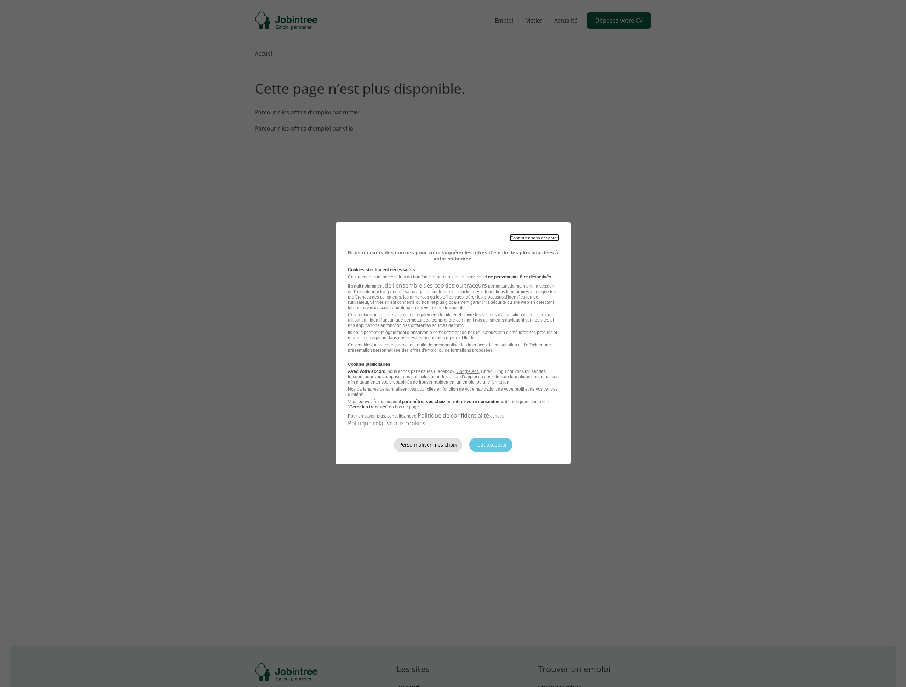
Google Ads (468, 371)
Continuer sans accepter (534, 238)
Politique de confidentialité (453, 415)
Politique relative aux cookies (386, 423)
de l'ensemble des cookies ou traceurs (436, 285)
